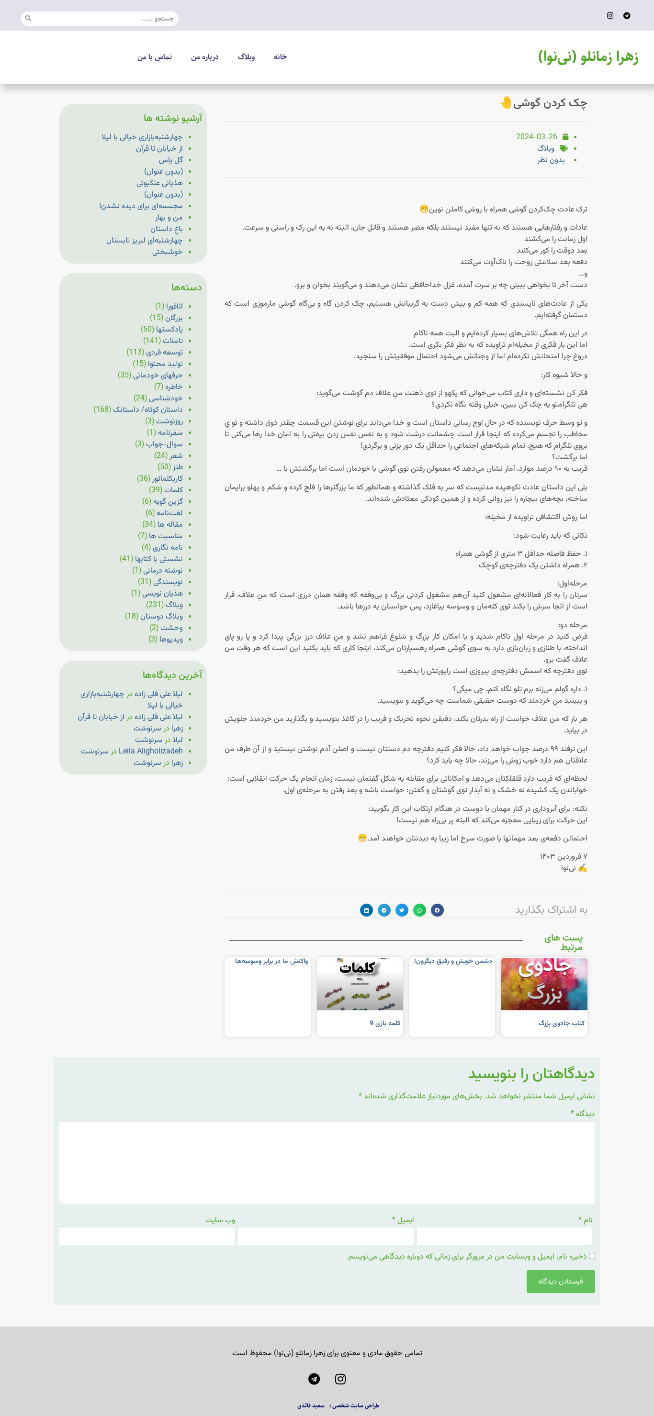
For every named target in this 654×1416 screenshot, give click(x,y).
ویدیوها (171, 640)
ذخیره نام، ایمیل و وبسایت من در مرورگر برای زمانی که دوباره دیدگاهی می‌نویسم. (467, 1257)
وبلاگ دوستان (161, 617)
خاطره (174, 387)
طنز (178, 468)
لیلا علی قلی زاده (159, 694)
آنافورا (174, 307)
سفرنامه (170, 433)
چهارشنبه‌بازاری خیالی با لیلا (142, 138)
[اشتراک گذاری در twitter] (401, 910)
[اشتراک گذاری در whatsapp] (419, 910)
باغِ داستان (166, 229)
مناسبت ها (166, 536)
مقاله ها (170, 525)
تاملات (173, 341)
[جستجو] (28, 18)
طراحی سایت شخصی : (354, 1405)
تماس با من (154, 57)
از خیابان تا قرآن (159, 149)
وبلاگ (246, 57)
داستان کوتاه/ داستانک (148, 410)
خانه (280, 57)
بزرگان (174, 318)
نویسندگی (168, 582)
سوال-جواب (164, 445)
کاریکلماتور (167, 479)
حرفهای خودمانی (158, 376)
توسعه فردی (164, 353)
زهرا (177, 729)
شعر (176, 456)
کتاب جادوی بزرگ (562, 1023)
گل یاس (171, 160)
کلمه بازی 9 (385, 1023)
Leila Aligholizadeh (151, 752)
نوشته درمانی (163, 571)
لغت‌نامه (170, 514)
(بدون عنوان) (163, 172)
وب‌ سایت (220, 1221)
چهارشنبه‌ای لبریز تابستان (144, 241)
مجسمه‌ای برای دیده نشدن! (141, 206)
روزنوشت (169, 422)
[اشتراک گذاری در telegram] (384, 910)
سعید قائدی (311, 1405)
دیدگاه (583, 1114)
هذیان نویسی (162, 594)
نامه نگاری (168, 548)
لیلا (178, 740)
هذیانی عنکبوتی (159, 183)
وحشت (171, 628)
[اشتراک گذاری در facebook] (437, 910)
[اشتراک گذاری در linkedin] (366, 910)
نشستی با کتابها (159, 559)
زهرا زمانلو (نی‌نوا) (588, 56)
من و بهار (169, 218)
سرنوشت (147, 729)
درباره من (205, 57)
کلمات (173, 491)
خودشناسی (166, 399)
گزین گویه (168, 502)
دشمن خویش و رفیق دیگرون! (453, 961)
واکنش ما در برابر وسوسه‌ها (271, 961)
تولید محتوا (165, 364)
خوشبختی (167, 252)
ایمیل (403, 1221)
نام (585, 1221)
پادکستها (169, 330)
